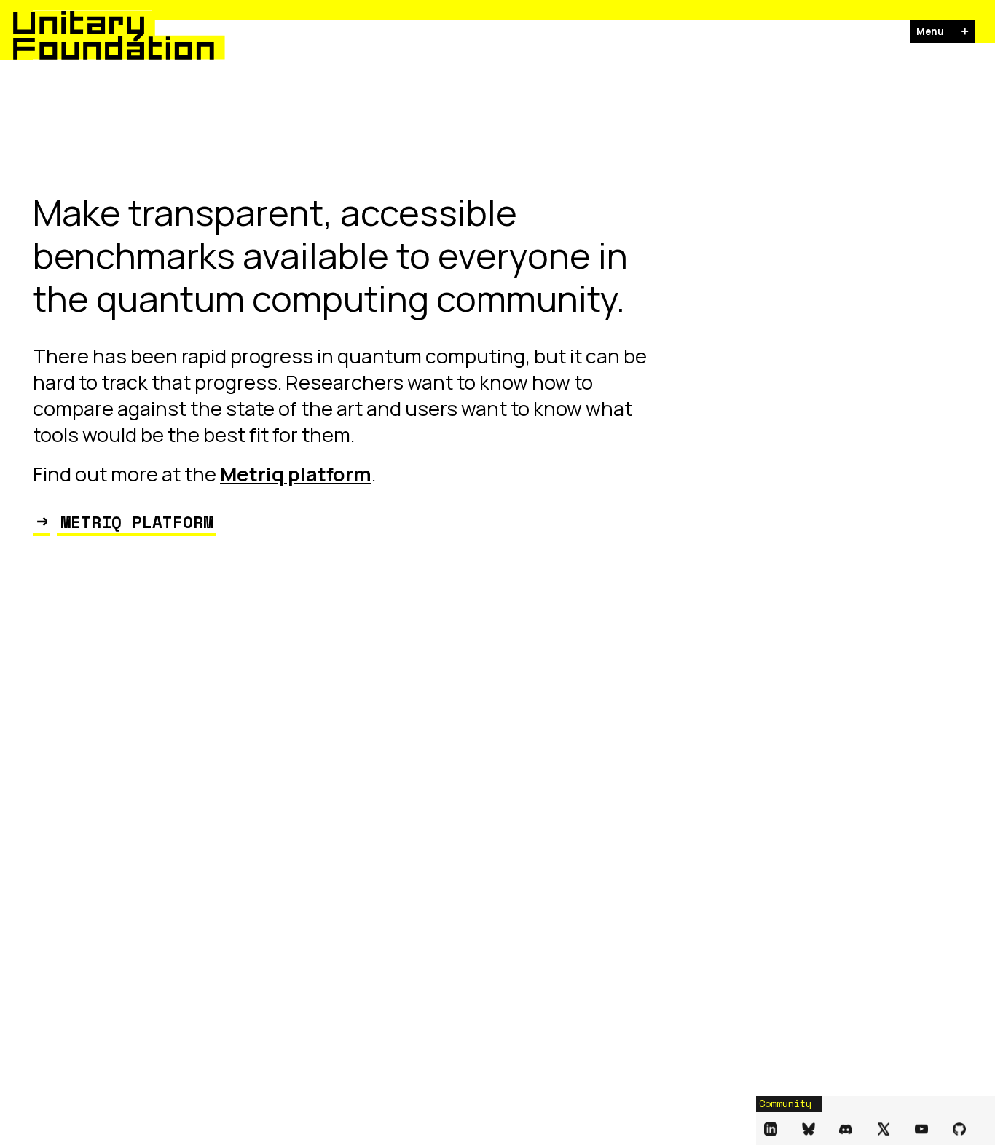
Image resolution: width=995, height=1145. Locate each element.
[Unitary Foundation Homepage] (82, 35)
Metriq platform (295, 473)
